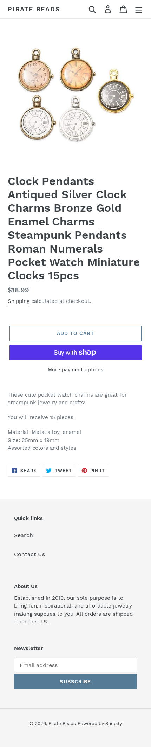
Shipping (18, 301)
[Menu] (138, 9)
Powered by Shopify (100, 723)
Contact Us (29, 554)
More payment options (75, 369)
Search (23, 535)
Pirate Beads (34, 9)
